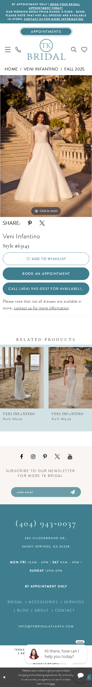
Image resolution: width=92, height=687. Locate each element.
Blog (23, 610)
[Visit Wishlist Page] (84, 49)
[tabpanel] (46, 146)
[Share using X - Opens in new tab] (42, 223)
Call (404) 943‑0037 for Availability (47, 288)
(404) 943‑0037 (46, 524)
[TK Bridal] (46, 49)
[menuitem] (7, 49)
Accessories (43, 602)
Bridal (15, 602)
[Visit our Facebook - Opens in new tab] (21, 457)
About (42, 610)
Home (11, 69)
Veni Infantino (41, 69)
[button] (7, 49)
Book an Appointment (46, 273)
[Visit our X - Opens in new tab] (57, 457)
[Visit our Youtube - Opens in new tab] (69, 457)
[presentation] (22, 377)
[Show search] (74, 49)
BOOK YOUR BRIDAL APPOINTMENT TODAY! (54, 6)
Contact (65, 610)
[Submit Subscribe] (72, 492)
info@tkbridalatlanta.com (46, 626)
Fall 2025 (74, 69)
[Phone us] (18, 49)
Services (74, 602)
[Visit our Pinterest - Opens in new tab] (45, 457)
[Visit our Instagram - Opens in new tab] (33, 457)
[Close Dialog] (4, 677)
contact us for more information (53, 19)
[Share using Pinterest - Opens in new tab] (30, 223)
